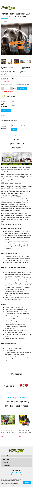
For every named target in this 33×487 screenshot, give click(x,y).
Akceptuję (26, 482)
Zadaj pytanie (6, 110)
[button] (16, 456)
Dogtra (3, 115)
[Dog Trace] (8, 385)
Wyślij (14, 129)
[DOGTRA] (25, 67)
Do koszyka (21, 88)
